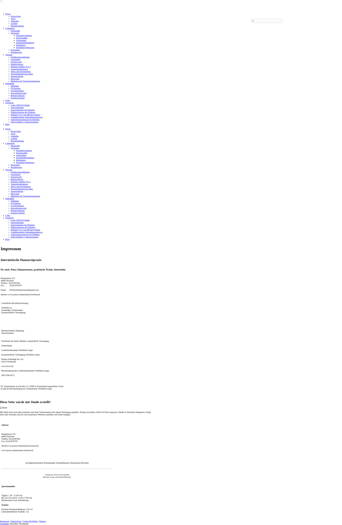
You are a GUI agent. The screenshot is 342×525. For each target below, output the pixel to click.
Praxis (8, 14)
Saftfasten (15, 86)
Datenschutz (16, 521)
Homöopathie (22, 38)
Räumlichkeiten (17, 26)
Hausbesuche (16, 52)
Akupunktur (21, 40)
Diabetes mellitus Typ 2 (21, 67)
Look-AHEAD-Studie (20, 105)
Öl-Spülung (16, 88)
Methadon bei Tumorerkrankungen (25, 81)
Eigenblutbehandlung (25, 43)
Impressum (4, 521)
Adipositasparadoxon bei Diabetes (25, 119)
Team (13, 19)
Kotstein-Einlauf (18, 98)
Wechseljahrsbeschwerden (22, 74)
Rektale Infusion (18, 95)
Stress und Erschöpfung (21, 71)
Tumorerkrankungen (19, 69)
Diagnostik (15, 31)
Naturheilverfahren (24, 35)
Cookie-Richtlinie (30, 521)
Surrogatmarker (17, 107)
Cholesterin (15, 59)
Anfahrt (14, 23)
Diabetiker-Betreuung (25, 47)
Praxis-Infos (16, 16)
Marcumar (15, 79)
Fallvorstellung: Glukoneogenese (24, 122)
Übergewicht (16, 62)
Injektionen (21, 45)
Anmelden (4, 524)
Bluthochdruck (17, 64)
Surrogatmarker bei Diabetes (23, 110)
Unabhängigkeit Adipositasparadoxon (26, 117)
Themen (8, 55)
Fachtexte (9, 103)
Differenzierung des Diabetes (23, 112)
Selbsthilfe (9, 83)
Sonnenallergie (17, 76)
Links (7, 100)
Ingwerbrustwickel (18, 93)
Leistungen (10, 28)
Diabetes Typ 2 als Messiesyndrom (25, 115)
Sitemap (42, 521)
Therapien (15, 33)
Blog (7, 124)
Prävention (15, 50)
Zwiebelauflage (17, 91)
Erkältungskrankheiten (20, 57)
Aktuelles (15, 21)
